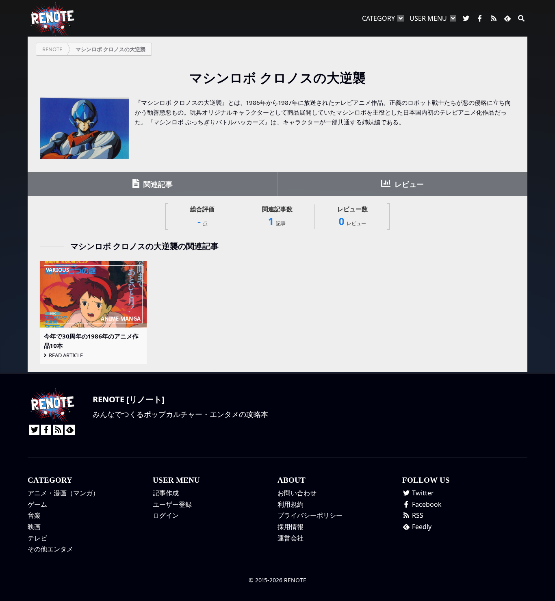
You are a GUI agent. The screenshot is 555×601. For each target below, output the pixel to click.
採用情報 (291, 526)
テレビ (37, 538)
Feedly (420, 526)
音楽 (34, 515)
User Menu (428, 18)
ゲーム (37, 504)
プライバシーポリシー (310, 515)
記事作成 (166, 492)
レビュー (408, 184)
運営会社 (291, 538)
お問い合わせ (297, 492)
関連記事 (157, 184)
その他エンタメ (50, 549)
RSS (416, 515)
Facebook (426, 504)
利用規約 (291, 504)
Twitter (422, 492)
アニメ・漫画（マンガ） (63, 492)
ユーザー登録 (172, 504)
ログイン (166, 515)
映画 (34, 526)
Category (378, 18)
